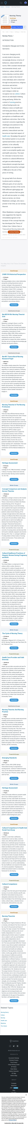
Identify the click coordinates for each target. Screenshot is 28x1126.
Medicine (3, 1023)
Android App (13, 1075)
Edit (7, 32)
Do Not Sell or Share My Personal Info (14, 1123)
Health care (4, 1020)
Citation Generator (14, 1071)
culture (17, 94)
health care (6, 136)
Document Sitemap (14, 1058)
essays (8, 7)
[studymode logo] (9, 3)
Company (13, 1083)
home (2, 7)
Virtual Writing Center (14, 1064)
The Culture (4, 1026)
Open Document (5, 27)
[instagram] (17, 1047)
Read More (14, 305)
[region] (14, 1109)
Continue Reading (14, 232)
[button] (2, 2)
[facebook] (10, 1047)
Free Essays (13, 1062)
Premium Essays (13, 1060)
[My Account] (26, 3)
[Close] (26, 1095)
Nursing (3, 1018)
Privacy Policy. (12, 1120)
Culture (3, 1015)
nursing (12, 102)
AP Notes (13, 1067)
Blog (14, 1090)
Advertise (13, 1085)
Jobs (11, 1088)
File (3, 32)
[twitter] (14, 1047)
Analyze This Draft (17, 27)
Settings (17, 32)
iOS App (14, 1073)
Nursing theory (5, 1012)
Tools (11, 32)
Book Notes (14, 1069)
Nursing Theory (15, 16)
